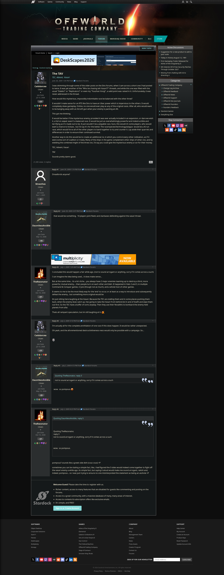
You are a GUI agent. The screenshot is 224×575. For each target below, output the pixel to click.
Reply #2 (57, 211)
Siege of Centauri (85, 550)
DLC (150, 39)
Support (83, 2)
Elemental (82, 531)
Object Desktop (36, 528)
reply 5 (81, 418)
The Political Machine (86, 544)
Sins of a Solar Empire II (87, 538)
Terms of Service (110, 571)
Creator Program (135, 547)
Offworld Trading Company (88, 547)
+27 (40, 297)
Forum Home (40, 53)
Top (153, 169)
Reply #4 (55, 321)
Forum (101, 39)
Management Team (135, 534)
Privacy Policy (98, 571)
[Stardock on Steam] (186, 125)
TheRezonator (40, 281)
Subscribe (186, 560)
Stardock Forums (82, 81)
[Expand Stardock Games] (159, 111)
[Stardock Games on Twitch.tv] (177, 125)
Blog (75, 2)
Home (35, 68)
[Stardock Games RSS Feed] (184, 130)
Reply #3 (55, 267)
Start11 (33, 534)
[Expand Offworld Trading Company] (159, 85)
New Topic (147, 48)
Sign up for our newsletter (139, 559)
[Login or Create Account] (183, 1)
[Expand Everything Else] (159, 114)
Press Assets (133, 544)
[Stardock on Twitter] (165, 125)
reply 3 (79, 375)
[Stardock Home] (33, 1)
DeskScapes (35, 541)
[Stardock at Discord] (171, 130)
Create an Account (183, 534)
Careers (131, 538)
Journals (88, 39)
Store (159, 39)
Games (50, 2)
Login (57, 53)
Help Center (181, 528)
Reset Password (182, 541)
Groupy (33, 547)
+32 (41, 241)
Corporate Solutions (38, 531)
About (131, 528)
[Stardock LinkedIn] (180, 130)
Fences (33, 538)
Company (133, 524)
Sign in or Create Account (67, 508)
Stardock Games (45, 68)
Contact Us (132, 550)
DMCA (120, 571)
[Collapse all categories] (191, 84)
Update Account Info (184, 544)
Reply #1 (55, 169)
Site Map (127, 571)
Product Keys (181, 538)
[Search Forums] (191, 1)
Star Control (83, 541)
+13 (40, 101)
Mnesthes (40, 184)
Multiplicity (35, 544)
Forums (131, 553)
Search (50, 53)
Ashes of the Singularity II (87, 528)
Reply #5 (57, 365)
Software (41, 2)
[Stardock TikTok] (175, 130)
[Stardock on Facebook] (169, 125)
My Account (181, 531)
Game (75, 39)
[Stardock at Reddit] (167, 130)
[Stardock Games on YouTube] (173, 125)
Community (60, 2)
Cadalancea (40, 86)
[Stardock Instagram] (182, 125)
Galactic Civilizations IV (86, 534)
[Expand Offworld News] (162, 94)
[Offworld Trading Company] (89, 22)
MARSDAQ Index (118, 39)
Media (65, 39)
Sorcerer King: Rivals (86, 553)
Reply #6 (55, 409)
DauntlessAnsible (41, 225)
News (69, 2)
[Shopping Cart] (187, 1)
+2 (40, 199)
